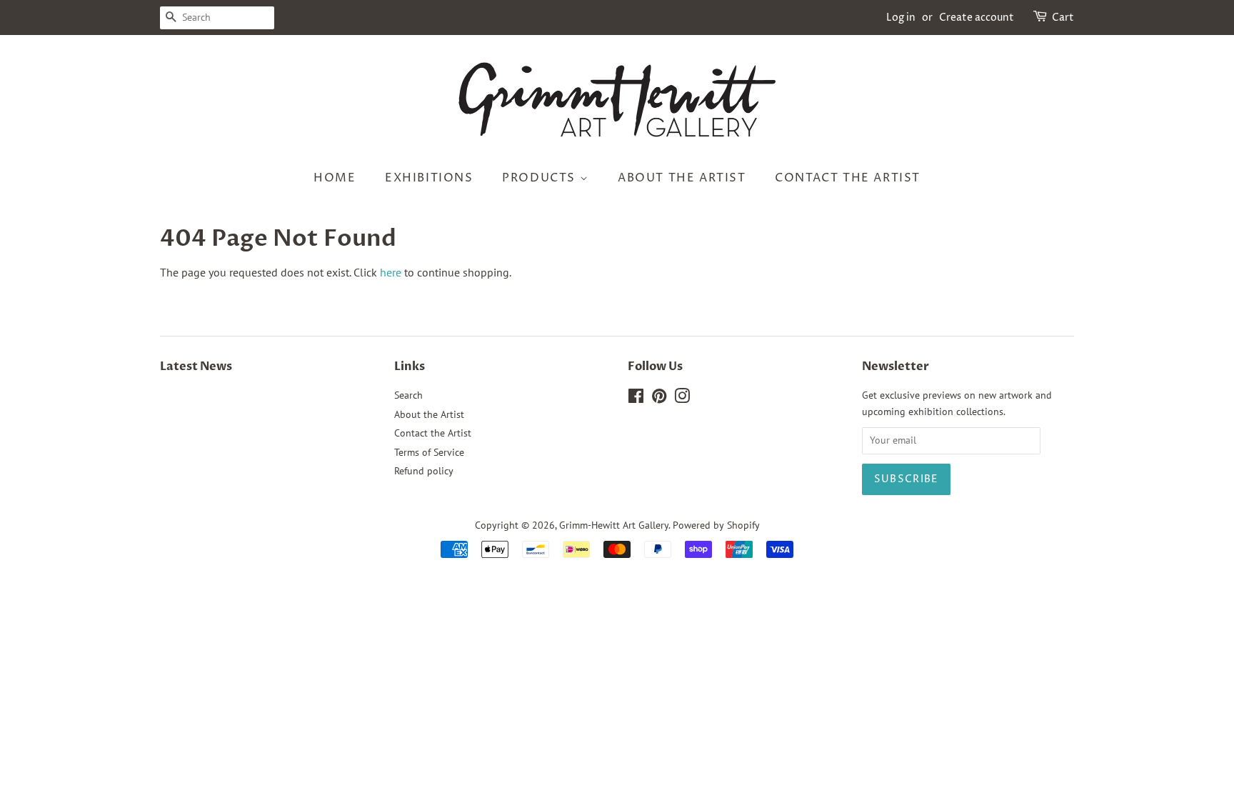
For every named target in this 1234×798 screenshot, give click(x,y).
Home (334, 178)
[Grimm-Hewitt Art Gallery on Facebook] (636, 398)
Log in (901, 17)
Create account (976, 17)
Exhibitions (429, 178)
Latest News (196, 366)
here (390, 272)
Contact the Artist (848, 178)
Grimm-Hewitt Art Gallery (613, 525)
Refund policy (423, 470)
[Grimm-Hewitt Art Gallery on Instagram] (682, 398)
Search (408, 395)
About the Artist (682, 178)
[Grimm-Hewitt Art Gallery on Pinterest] (659, 398)
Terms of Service (429, 452)
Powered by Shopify (716, 525)
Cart (1063, 17)
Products (540, 178)
